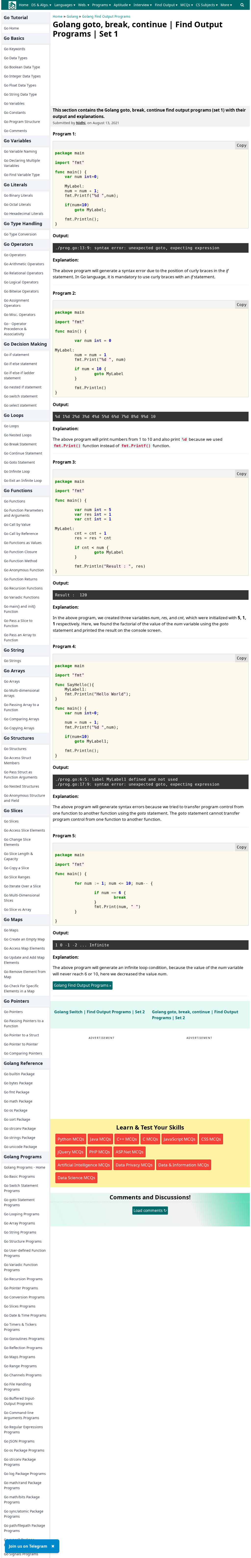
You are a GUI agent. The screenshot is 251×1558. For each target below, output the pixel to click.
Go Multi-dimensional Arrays (21, 693)
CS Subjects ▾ (207, 4)
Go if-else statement (20, 363)
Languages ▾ (64, 4)
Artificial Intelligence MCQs (84, 1165)
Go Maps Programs (19, 1356)
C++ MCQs (127, 1139)
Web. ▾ (83, 4)
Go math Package (18, 1101)
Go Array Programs (19, 1223)
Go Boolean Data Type (22, 67)
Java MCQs (100, 1139)
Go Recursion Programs (23, 1279)
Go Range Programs (20, 1366)
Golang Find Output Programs (106, 16)
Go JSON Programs (19, 1441)
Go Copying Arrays (19, 728)
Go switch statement (21, 396)
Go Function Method (20, 561)
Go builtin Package (19, 1074)
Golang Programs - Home (24, 1167)
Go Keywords (14, 48)
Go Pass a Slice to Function (18, 623)
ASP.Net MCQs (129, 1152)
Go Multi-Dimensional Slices (22, 898)
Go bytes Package (18, 1083)
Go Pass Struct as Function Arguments (21, 774)
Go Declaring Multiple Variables (22, 163)
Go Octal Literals (17, 204)
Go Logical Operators (21, 282)
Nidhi (80, 122)
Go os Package (15, 1110)
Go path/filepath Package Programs (24, 1528)
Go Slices (11, 821)
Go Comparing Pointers (23, 1053)
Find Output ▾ (166, 4)
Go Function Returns (21, 579)
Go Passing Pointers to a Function (24, 1023)
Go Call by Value (17, 524)
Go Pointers (13, 1011)
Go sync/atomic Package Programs (23, 1514)
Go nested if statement (22, 387)
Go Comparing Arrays (21, 719)
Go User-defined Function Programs (25, 1253)
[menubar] (126, 5)
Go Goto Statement (19, 462)
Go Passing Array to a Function (21, 707)
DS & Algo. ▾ (41, 4)
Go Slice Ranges (17, 877)
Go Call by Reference (21, 533)
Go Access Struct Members (17, 760)
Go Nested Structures (21, 786)
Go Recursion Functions (23, 588)
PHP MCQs (99, 1152)
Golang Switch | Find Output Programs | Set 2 (99, 1011)
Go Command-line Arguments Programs (21, 1415)
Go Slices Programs (20, 1306)
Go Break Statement (20, 444)
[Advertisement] (89, 71)
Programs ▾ (101, 4)
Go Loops (11, 426)
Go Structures (15, 748)
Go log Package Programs (25, 1473)
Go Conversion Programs (24, 1297)
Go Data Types (15, 58)
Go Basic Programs (19, 1176)
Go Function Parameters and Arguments (23, 513)
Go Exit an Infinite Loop (23, 480)
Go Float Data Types (20, 85)
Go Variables (14, 103)
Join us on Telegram (28, 1546)
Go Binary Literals (18, 195)
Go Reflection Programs (23, 1347)
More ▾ (226, 4)
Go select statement (20, 405)
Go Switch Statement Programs (21, 1188)
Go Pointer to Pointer (21, 1044)
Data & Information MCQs (183, 1165)
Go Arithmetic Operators (24, 264)
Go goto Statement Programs (19, 1202)
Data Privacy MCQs (134, 1165)
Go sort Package (17, 1119)
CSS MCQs (211, 1139)
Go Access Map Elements (24, 948)
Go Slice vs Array (17, 909)
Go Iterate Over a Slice (22, 886)
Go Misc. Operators (20, 314)
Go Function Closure (20, 551)
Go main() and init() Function (19, 609)
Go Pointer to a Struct (21, 1035)
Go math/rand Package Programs (22, 1485)
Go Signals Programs (21, 1554)
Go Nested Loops (18, 435)
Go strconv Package (20, 1128)
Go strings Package (19, 1137)
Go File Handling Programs (17, 1387)
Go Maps (11, 930)
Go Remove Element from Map (25, 974)
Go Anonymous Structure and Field (24, 798)
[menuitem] (24, 5)
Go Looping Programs (21, 1214)
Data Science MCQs (76, 1177)
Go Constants (15, 112)
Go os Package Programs (24, 1450)
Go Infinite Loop (17, 471)
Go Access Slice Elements (24, 830)
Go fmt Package (16, 1092)
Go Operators (15, 254)
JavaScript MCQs (179, 1139)
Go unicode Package (20, 1146)
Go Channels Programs (23, 1375)
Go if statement (16, 354)
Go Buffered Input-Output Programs (19, 1401)
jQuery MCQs (70, 1152)
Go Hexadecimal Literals (23, 213)
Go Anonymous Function (24, 570)
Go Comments (15, 130)
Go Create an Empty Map (24, 939)
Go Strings (12, 660)
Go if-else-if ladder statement (19, 375)
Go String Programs (20, 1232)
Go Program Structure (22, 121)
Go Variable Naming (20, 151)
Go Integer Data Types (22, 76)
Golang (72, 16)
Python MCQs (71, 1139)
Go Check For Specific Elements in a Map (21, 988)
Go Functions (14, 501)
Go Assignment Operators (16, 303)
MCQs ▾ (186, 4)
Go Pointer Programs (21, 1288)
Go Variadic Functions (21, 597)
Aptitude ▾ (122, 4)
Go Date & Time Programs (25, 1315)
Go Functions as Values (23, 542)
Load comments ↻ (150, 1210)
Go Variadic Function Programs (21, 1267)
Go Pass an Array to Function (20, 637)
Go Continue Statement (23, 453)
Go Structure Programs (23, 1241)
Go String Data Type (20, 94)
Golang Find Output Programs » (82, 985)
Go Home (11, 28)
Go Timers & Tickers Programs (20, 1327)
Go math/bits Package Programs (22, 1499)
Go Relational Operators (23, 273)
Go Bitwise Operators (21, 291)
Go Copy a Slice (16, 868)
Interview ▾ (143, 4)
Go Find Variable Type (22, 174)
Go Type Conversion (20, 234)
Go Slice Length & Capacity (18, 856)
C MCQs (150, 1139)
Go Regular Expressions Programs (23, 1429)
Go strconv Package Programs (20, 1462)
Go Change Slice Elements (17, 842)
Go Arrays (12, 681)
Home (23, 4)
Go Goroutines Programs (24, 1338)
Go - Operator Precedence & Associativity (15, 328)
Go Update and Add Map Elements (24, 960)
